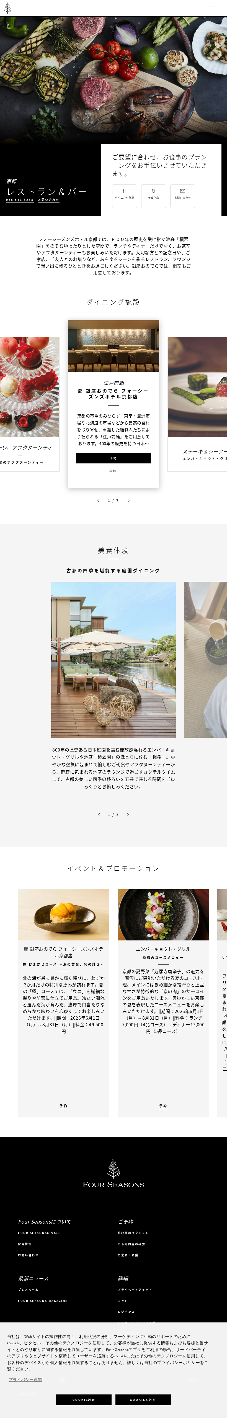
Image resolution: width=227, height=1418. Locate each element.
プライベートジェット (135, 1290)
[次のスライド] (129, 500)
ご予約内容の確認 (131, 1244)
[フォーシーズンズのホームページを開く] (7, 8)
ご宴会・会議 (128, 1255)
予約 (113, 458)
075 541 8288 (20, 200)
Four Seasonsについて (39, 1233)
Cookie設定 (84, 1400)
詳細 (113, 471)
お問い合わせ (49, 200)
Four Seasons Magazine (43, 1301)
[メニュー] (214, 8)
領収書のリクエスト (133, 1233)
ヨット (123, 1301)
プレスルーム (28, 1290)
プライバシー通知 (25, 1380)
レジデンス (126, 1312)
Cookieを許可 (143, 1400)
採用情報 (25, 1244)
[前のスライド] (98, 500)
